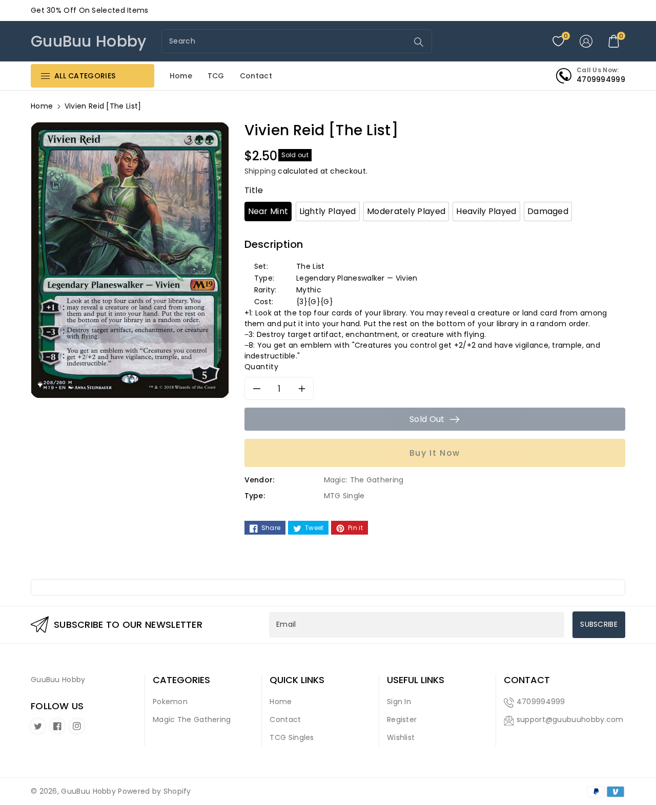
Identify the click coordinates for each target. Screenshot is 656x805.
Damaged (547, 211)
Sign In (399, 701)
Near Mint (268, 211)
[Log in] (586, 41)
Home (42, 106)
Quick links (297, 680)
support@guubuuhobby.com (570, 719)
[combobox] (286, 41)
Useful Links (415, 680)
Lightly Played (327, 211)
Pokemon (170, 701)
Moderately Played (406, 211)
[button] (614, 41)
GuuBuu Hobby (88, 791)
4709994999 (541, 701)
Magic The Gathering (192, 719)
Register (402, 719)
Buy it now (434, 453)
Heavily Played (486, 211)
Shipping (260, 171)
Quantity (261, 367)
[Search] (418, 42)
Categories (181, 680)
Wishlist (401, 737)
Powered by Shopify (154, 791)
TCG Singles (292, 737)
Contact (285, 719)
